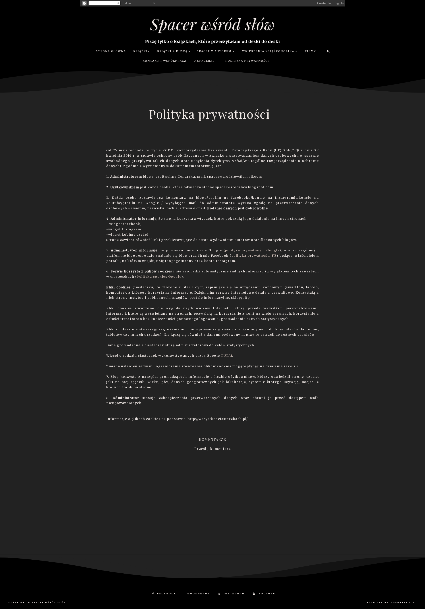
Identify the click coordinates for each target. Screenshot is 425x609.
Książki (140, 51)
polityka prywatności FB (253, 256)
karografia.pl (404, 602)
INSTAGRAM (234, 593)
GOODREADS (198, 593)
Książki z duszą (173, 51)
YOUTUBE (267, 593)
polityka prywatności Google (252, 250)
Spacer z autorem (215, 51)
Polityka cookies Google (159, 277)
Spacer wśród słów (212, 23)
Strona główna (111, 51)
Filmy (310, 51)
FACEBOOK (167, 593)
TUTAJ (226, 356)
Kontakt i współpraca (164, 60)
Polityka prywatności (247, 60)
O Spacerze (205, 60)
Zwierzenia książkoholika (268, 51)
